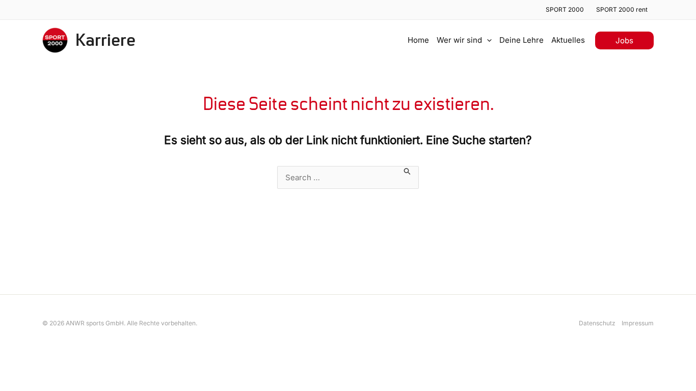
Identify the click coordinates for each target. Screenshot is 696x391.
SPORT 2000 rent (622, 9)
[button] (624, 40)
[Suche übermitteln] (408, 170)
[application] (487, 40)
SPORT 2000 (565, 9)
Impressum (638, 323)
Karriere (105, 40)
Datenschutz (597, 323)
